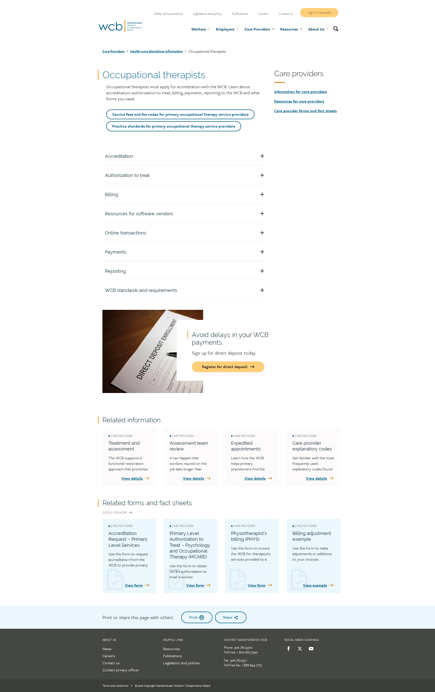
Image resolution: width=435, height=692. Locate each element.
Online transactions (125, 232)
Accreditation (119, 156)
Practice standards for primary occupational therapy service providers (173, 126)
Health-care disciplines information (156, 51)
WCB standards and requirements (141, 290)
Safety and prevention (168, 14)
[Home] (120, 31)
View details (132, 478)
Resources (171, 648)
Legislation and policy (207, 14)
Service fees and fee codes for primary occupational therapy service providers (180, 114)
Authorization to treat (127, 175)
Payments (115, 252)
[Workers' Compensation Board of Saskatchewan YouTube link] (310, 648)
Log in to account (319, 13)
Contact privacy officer (120, 670)
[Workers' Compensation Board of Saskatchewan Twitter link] (299, 648)
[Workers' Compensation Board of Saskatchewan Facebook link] (287, 648)
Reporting (115, 271)
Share (227, 617)
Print (193, 617)
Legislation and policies (181, 663)
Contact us (286, 14)
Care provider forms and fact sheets (305, 110)
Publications (240, 14)
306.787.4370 (243, 647)
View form (134, 585)
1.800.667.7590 (247, 652)
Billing (111, 194)
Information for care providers (300, 91)
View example (315, 585)
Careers (263, 14)
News (106, 648)
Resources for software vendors (139, 213)
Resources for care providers (299, 101)
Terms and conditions (115, 685)
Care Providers (113, 51)
